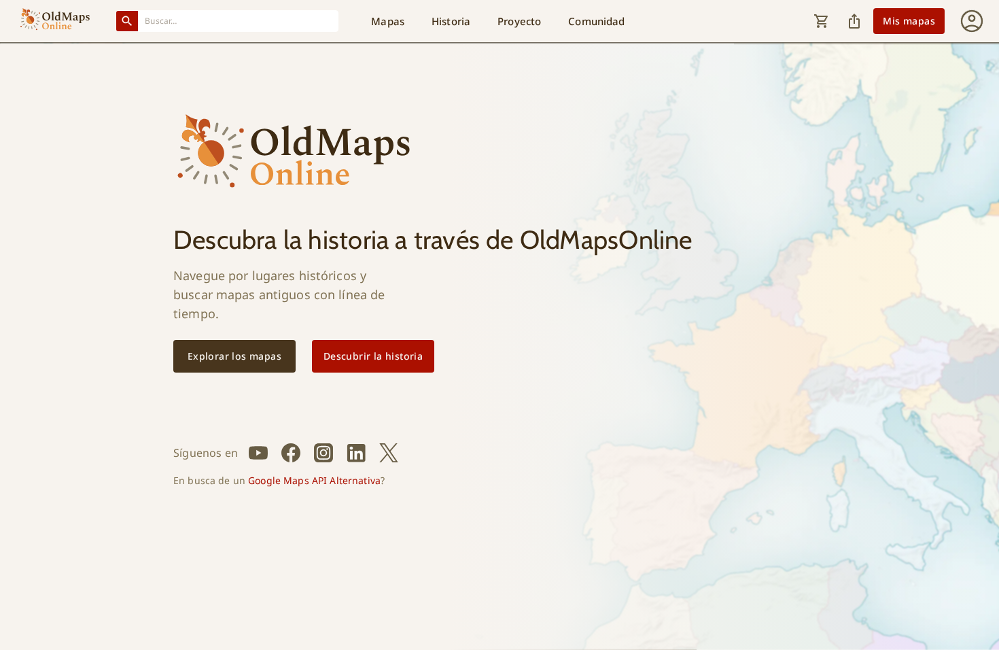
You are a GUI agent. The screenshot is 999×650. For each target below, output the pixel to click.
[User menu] (972, 21)
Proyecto (519, 21)
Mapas (387, 21)
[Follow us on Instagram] (323, 452)
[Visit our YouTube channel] (258, 452)
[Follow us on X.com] (388, 452)
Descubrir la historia (373, 355)
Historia (451, 21)
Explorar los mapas (234, 355)
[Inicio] (55, 21)
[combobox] (238, 21)
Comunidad (596, 21)
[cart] (821, 21)
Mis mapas (909, 20)
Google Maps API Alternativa (314, 480)
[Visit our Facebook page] (290, 452)
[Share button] (854, 21)
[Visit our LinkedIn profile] (356, 452)
